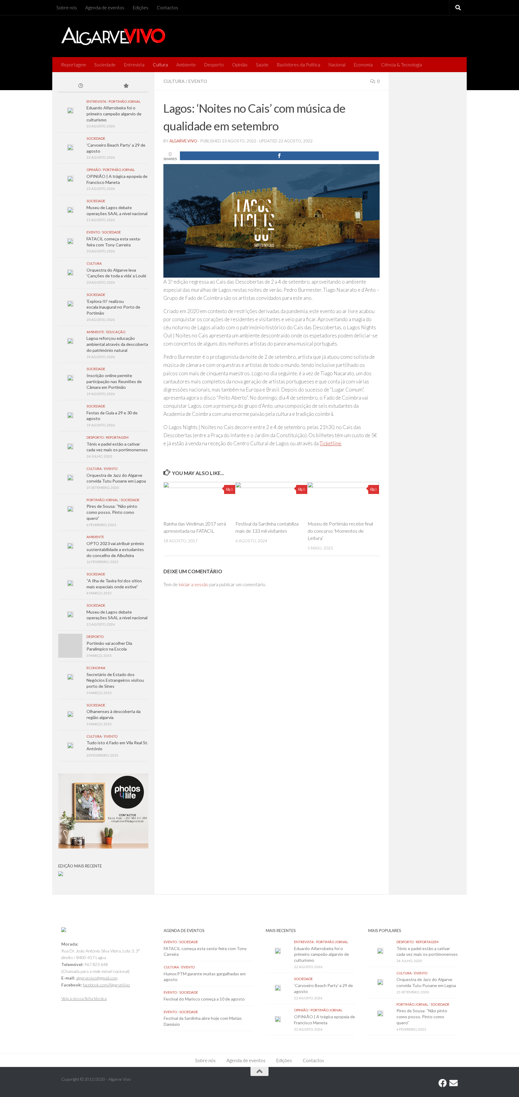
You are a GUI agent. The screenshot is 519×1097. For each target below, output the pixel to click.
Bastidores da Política (298, 64)
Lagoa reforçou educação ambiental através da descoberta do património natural (117, 344)
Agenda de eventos (104, 7)
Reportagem (73, 64)
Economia (363, 64)
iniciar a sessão (193, 584)
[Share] (279, 155)
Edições (140, 7)
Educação (115, 332)
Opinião (239, 64)
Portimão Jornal (125, 101)
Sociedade (105, 64)
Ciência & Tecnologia (401, 64)
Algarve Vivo (183, 141)
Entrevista (134, 64)
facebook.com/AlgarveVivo (106, 984)
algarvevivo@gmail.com (96, 977)
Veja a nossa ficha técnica (84, 998)
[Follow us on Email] (453, 1083)
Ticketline (330, 443)
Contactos (167, 7)
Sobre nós (66, 7)
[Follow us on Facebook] (443, 1083)
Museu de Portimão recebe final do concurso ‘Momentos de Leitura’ (340, 531)
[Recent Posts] (80, 86)
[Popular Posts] (125, 86)
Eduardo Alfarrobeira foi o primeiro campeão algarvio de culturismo (113, 113)
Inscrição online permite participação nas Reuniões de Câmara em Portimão (114, 381)
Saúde (262, 64)
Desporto (214, 64)
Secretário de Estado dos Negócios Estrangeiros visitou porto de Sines (115, 680)
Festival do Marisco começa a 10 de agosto (204, 998)
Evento (197, 81)
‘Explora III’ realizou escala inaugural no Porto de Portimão (113, 307)
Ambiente (186, 64)
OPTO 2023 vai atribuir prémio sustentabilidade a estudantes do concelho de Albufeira (115, 549)
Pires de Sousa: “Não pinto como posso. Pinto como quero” (111, 512)
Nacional (337, 64)
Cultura (160, 64)
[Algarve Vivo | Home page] (113, 36)
